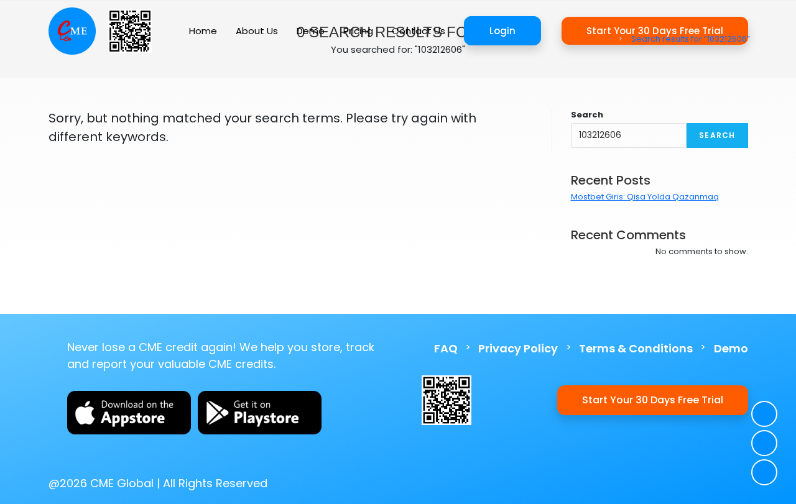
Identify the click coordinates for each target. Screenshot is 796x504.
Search (587, 115)
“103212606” (690, 39)
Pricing (358, 30)
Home (203, 30)
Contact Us (418, 30)
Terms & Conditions (636, 348)
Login (502, 30)
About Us (257, 30)
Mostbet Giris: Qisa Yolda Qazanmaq (645, 197)
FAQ (446, 348)
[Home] (611, 39)
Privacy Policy (518, 348)
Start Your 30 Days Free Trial (652, 400)
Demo (311, 30)
